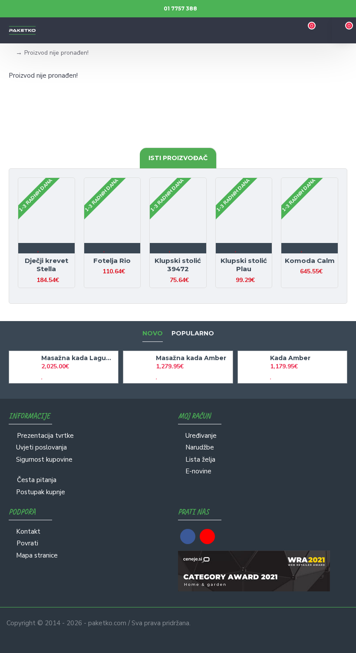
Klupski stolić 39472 (178, 264)
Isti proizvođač (178, 158)
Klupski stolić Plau (244, 264)
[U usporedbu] (54, 248)
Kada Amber (290, 358)
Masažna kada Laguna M (78, 358)
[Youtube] (207, 536)
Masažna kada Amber (191, 358)
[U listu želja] (38, 248)
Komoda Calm (310, 260)
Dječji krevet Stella (46, 264)
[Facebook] (187, 536)
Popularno (192, 333)
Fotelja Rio (112, 260)
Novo (152, 333)
